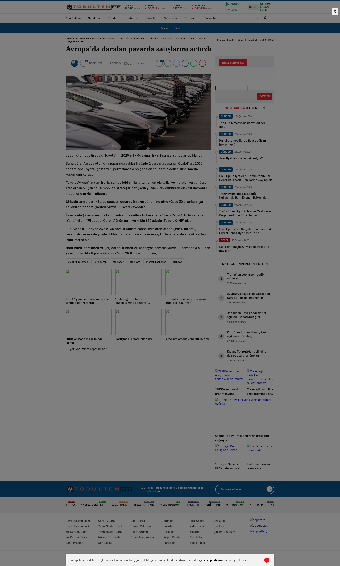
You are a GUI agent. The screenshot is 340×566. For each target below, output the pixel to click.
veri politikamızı (215, 560)
